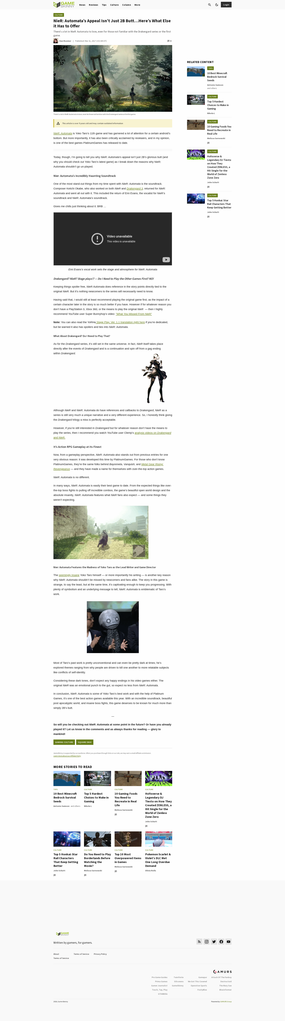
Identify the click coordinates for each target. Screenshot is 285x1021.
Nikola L (88, 806)
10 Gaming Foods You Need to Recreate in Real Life (126, 799)
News (82, 4)
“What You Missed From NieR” (134, 313)
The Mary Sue (225, 985)
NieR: (56, 133)
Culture (114, 4)
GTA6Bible (162, 994)
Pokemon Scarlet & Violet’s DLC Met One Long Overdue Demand (158, 860)
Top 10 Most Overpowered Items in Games (128, 858)
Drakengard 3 (135, 188)
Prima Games (161, 981)
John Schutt (151, 821)
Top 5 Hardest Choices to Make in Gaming (96, 797)
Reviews (93, 4)
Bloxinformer (225, 989)
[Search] (210, 5)
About (56, 954)
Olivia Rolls (150, 870)
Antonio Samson (61, 806)
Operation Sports (199, 985)
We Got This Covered (197, 981)
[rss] (199, 942)
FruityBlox (202, 989)
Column (126, 4)
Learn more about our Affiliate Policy (67, 756)
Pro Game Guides (159, 977)
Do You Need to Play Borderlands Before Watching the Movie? (97, 860)
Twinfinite (178, 977)
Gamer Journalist (159, 985)
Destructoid (226, 981)
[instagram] (207, 942)
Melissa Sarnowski (124, 810)
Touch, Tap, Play (159, 989)
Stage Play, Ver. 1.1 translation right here (120, 322)
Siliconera (178, 981)
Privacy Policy (100, 954)
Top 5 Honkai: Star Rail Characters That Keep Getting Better (65, 860)
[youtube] (228, 942)
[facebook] (221, 942)
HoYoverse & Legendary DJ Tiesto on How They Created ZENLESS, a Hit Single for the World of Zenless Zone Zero (158, 805)
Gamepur (202, 977)
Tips (104, 4)
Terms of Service (81, 954)
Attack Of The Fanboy (221, 977)
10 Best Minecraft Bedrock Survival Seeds (65, 797)
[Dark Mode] (217, 5)
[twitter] (214, 942)
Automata (66, 133)
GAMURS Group (226, 1001)
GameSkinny (177, 985)
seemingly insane (69, 575)
